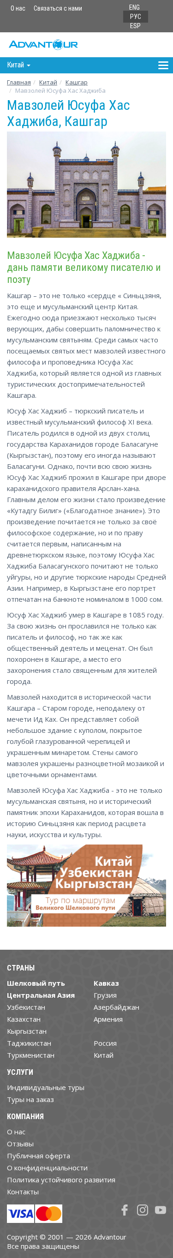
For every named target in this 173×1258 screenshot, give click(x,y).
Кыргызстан (27, 1031)
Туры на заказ (30, 1099)
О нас (18, 8)
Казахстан (24, 1019)
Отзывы (20, 1143)
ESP (135, 26)
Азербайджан (116, 1007)
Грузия (105, 995)
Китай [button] (16, 64)
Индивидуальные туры (45, 1087)
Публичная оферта (38, 1155)
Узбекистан (26, 1007)
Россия (105, 1043)
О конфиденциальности (47, 1167)
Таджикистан (29, 1043)
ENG (134, 7)
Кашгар (77, 82)
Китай (48, 82)
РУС (135, 16)
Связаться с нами (58, 8)
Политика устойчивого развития (61, 1179)
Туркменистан (30, 1055)
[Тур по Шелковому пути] (86, 889)
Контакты (23, 1191)
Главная (19, 82)
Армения (108, 1019)
